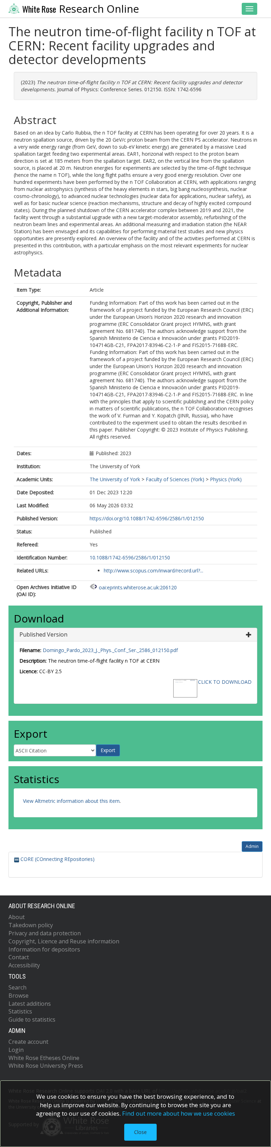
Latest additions (29, 1004)
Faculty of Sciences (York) (175, 479)
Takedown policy (30, 925)
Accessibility (24, 965)
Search (17, 987)
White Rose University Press (45, 1066)
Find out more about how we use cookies (178, 1113)
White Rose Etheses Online (43, 1058)
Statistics (20, 1011)
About (16, 917)
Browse (18, 995)
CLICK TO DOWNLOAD (225, 681)
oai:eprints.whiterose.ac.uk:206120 (138, 587)
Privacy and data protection (44, 933)
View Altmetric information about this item (71, 801)
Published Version (43, 634)
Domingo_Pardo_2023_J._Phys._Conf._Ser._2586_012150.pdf (110, 650)
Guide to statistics (31, 1019)
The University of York (115, 479)
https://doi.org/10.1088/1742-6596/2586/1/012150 (147, 518)
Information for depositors (44, 949)
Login (16, 1050)
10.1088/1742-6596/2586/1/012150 (130, 557)
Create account (28, 1042)
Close (140, 1132)
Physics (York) (226, 479)
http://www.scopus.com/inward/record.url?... (153, 570)
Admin (252, 846)
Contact (18, 957)
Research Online (80, 9)
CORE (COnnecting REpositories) (57, 859)
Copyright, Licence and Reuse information (63, 941)
